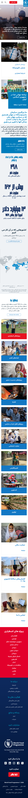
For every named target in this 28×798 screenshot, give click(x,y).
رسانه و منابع (14, 713)
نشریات (14, 719)
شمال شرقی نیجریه (14, 656)
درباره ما (14, 682)
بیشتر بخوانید (22, 37)
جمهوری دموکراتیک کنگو (14, 641)
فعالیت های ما (14, 697)
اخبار (14, 716)
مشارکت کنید (14, 725)
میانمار (14, 668)
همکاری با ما (14, 731)
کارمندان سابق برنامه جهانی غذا (14, 792)
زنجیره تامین (14, 703)
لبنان (14, 662)
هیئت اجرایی (9, 789)
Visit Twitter (22, 763)
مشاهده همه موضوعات (14, 315)
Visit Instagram (14, 763)
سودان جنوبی (14, 650)
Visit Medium (5, 763)
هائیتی (14, 671)
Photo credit (2, 38)
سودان (14, 647)
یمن (14, 674)
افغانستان (14, 635)
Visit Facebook (18, 763)
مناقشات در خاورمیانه (14, 665)
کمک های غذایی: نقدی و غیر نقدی (14, 707)
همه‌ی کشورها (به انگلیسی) (14, 241)
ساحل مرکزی (14, 644)
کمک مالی (13, 2)
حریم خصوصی (14, 786)
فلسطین (14, 659)
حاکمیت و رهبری (14, 688)
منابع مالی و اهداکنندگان (14, 691)
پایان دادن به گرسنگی (14, 700)
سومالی (14, 653)
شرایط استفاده (18, 789)
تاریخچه (14, 685)
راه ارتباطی (5, 786)
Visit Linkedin (10, 763)
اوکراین (14, 638)
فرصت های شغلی (14, 728)
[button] (26, 262)
